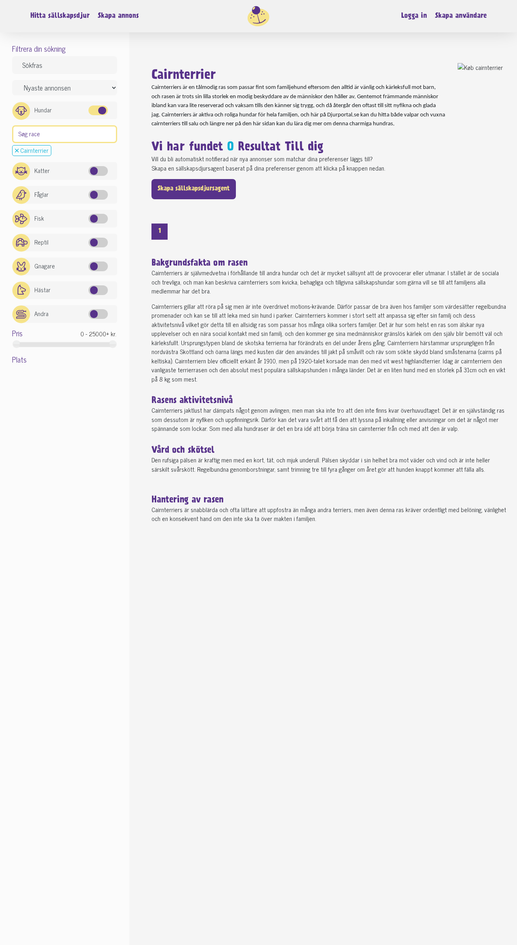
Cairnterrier (33, 151)
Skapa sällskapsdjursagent (194, 189)
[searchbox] (17, 133)
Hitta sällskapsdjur (60, 16)
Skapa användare (461, 16)
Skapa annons (118, 16)
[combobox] (64, 134)
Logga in (414, 16)
